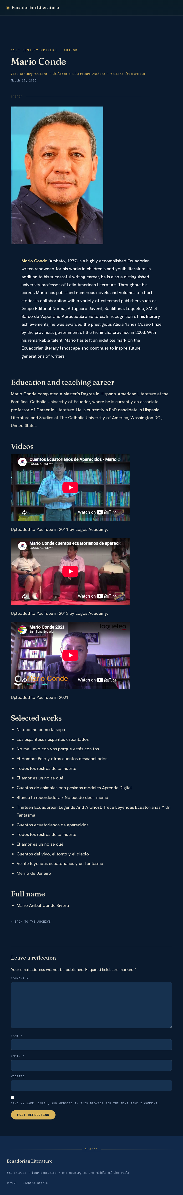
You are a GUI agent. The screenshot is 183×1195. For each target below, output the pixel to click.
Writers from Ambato (128, 74)
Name (17, 1035)
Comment (19, 978)
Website (18, 1076)
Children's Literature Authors (79, 74)
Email (18, 1056)
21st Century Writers (29, 74)
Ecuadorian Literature (35, 7)
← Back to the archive (31, 921)
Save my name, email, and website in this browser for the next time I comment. (85, 1103)
